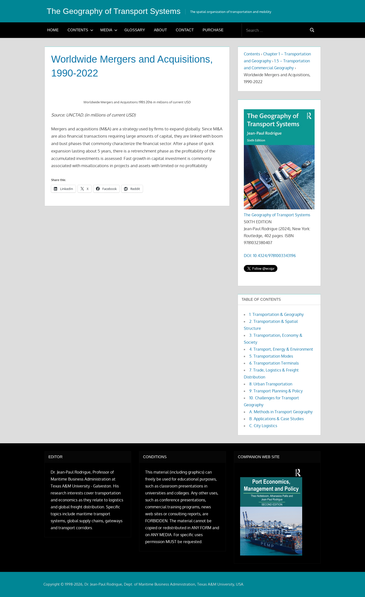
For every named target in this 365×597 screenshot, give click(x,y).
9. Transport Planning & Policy (276, 390)
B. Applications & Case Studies (276, 418)
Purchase (213, 30)
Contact (185, 30)
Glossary (134, 30)
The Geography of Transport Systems (114, 11)
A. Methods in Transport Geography (281, 411)
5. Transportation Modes (271, 356)
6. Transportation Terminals (274, 363)
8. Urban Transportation (270, 383)
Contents (78, 30)
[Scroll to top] (353, 585)
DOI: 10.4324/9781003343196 (270, 255)
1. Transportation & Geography (276, 314)
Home (53, 30)
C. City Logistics (263, 425)
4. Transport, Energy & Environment (281, 349)
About (160, 30)
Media (106, 30)
